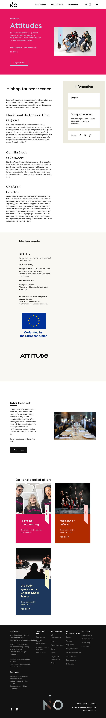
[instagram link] (17, 709)
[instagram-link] (85, 135)
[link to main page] (13, 4)
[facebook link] (11, 709)
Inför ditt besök (57, 4)
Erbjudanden (73, 4)
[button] (19, 63)
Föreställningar (40, 4)
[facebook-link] (80, 135)
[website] (90, 135)
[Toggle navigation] (97, 3)
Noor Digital (91, 703)
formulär (16, 638)
